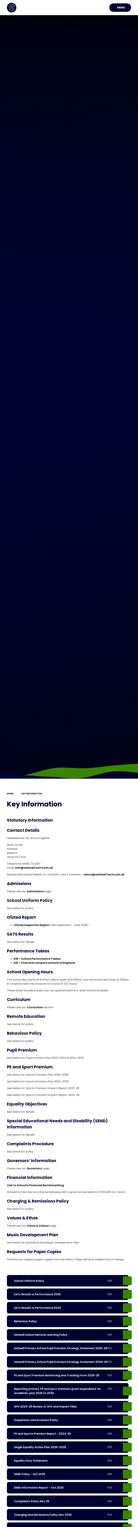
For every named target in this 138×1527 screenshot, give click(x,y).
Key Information (32, 793)
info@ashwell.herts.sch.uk (34, 868)
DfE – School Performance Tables (37, 959)
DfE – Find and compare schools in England (44, 963)
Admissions (35, 891)
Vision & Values (38, 1226)
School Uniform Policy (30, 900)
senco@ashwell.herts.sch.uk (104, 874)
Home (10, 793)
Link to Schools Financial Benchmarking (35, 1185)
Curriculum (35, 1007)
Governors (34, 1168)
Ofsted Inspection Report (32, 925)
